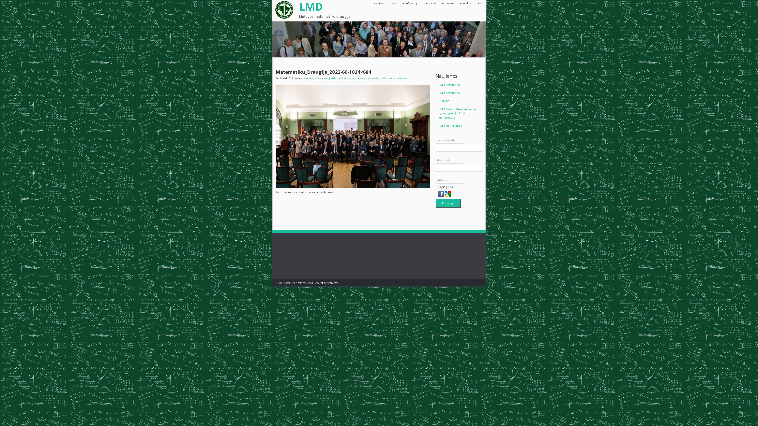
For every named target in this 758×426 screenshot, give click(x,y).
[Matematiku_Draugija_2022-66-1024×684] (353, 136)
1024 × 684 (315, 78)
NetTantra (332, 283)
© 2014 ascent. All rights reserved (294, 283)
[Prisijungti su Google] (448, 193)
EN (479, 3)
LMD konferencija (450, 126)
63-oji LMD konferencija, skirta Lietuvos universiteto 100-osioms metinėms (365, 78)
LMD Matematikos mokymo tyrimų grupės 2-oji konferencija (457, 113)
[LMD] (284, 8)
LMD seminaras (449, 85)
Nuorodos (448, 3)
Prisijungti (448, 203)
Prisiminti (442, 180)
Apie (394, 3)
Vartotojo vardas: (447, 140)
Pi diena (444, 101)
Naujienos (380, 3)
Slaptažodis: (444, 160)
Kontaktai (466, 3)
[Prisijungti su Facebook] (441, 193)
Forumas (431, 3)
